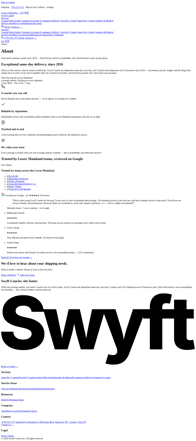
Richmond (23, 389)
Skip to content (8, 2)
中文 (26, 13)
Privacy (4, 436)
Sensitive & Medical (104, 32)
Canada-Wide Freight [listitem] (11, 21)
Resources (30, 23)
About (28, 35)
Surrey (52, 389)
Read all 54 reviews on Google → (16, 257)
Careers (33, 411)
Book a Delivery (12, 27)
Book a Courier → (9, 366)
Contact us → (7, 424)
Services (5, 18)
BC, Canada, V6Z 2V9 (75, 422)
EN (22, 13)
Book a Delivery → (28, 38)
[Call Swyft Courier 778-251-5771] (3, 27)
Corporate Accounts (30, 32)
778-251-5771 (17, 7)
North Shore (43, 389)
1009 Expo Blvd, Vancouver (52, 422)
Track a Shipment (56, 35)
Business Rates (17, 400)
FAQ (8, 400)
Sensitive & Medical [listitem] (104, 21)
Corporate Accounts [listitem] (30, 21)
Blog (3, 400)
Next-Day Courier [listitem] (68, 21)
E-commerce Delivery (50, 32)
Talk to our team (27, 275)
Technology (24, 411)
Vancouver (6, 389)
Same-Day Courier (85, 32)
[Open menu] (22, 27)
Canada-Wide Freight (11, 32)
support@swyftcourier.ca (27, 422)
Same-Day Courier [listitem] (85, 21)
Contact (38, 23)
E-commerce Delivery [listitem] (50, 21)
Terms (11, 436)
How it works (19, 23)
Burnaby (15, 389)
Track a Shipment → (10, 13)
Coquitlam (33, 389)
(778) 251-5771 (11, 38)
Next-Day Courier (68, 32)
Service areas (7, 23)
